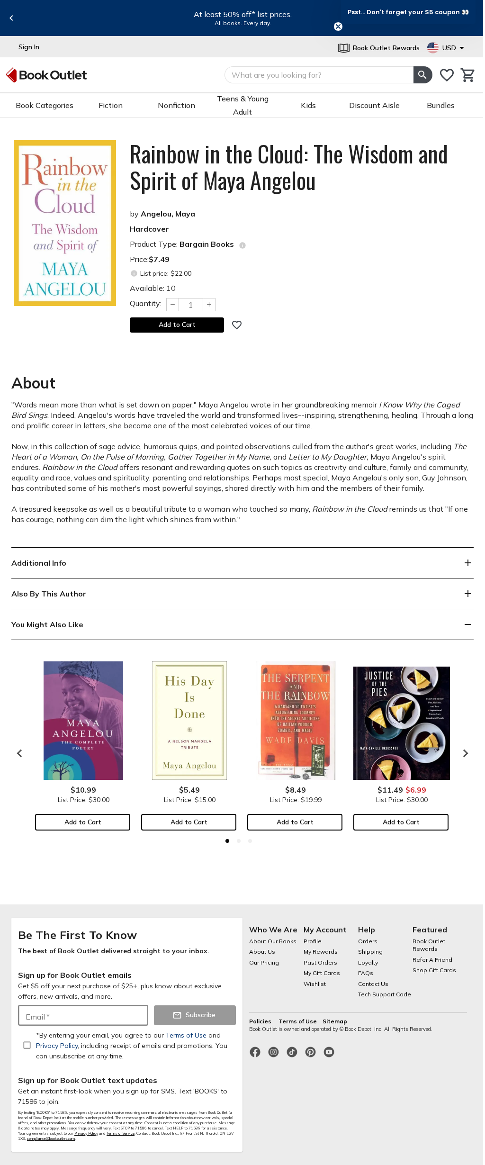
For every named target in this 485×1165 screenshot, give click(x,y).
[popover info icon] (242, 245)
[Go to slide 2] (239, 841)
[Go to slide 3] (250, 841)
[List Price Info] (134, 274)
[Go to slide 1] (227, 841)
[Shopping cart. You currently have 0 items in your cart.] (468, 75)
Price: (150, 259)
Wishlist (315, 983)
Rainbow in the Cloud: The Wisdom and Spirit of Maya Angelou (289, 166)
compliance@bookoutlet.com (51, 1138)
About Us (262, 951)
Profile (313, 941)
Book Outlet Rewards (429, 945)
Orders (367, 941)
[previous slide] (11, 18)
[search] (422, 74)
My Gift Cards (322, 972)
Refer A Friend (432, 959)
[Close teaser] (338, 26)
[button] (408, 12)
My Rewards (321, 951)
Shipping (370, 951)
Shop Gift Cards (434, 970)
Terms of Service (121, 1133)
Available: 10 (153, 288)
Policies (261, 1021)
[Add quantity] (209, 304)
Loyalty (368, 962)
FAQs (365, 972)
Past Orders (320, 962)
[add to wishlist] (236, 325)
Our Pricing (264, 962)
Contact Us (373, 983)
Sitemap (335, 1021)
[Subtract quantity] (172, 304)
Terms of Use (297, 1021)
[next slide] (463, 753)
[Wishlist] (447, 75)
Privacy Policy (86, 1133)
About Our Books (272, 941)
